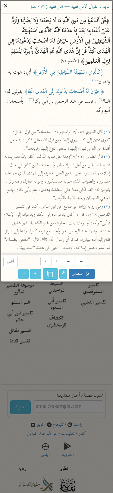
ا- (23, 273)
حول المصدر (82, 273)
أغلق (10, 262)
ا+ (35, 273)
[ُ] (63, 274)
